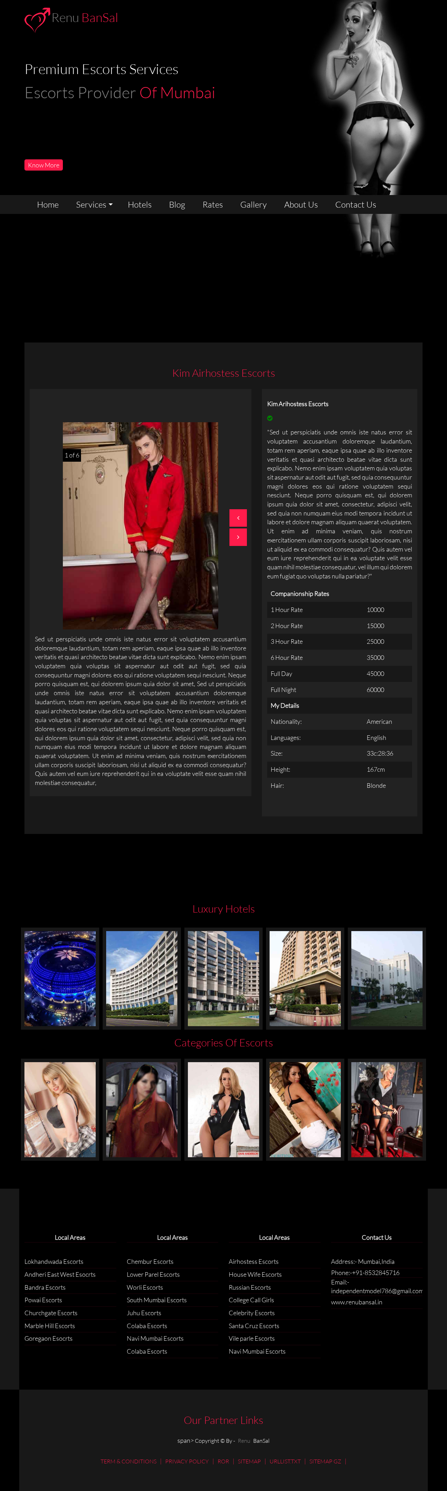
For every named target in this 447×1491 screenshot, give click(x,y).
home (48, 204)
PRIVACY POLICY (187, 1461)
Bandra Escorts (45, 1287)
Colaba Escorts (147, 1326)
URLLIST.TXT (285, 1461)
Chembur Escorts (150, 1261)
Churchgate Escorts (51, 1313)
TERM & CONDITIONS (128, 1461)
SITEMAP (249, 1461)
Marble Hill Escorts (49, 1326)
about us (301, 204)
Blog (177, 204)
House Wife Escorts (255, 1274)
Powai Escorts (43, 1300)
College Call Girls (251, 1300)
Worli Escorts (145, 1287)
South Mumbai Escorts (157, 1300)
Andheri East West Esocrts (60, 1274)
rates (213, 204)
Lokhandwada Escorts (53, 1261)
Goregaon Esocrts (48, 1338)
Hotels (140, 204)
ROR (223, 1461)
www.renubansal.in (356, 1302)
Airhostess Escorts (254, 1261)
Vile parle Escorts (252, 1338)
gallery (253, 204)
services (91, 204)
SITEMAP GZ (325, 1461)
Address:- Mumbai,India (363, 1261)
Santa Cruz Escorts (254, 1326)
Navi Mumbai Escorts (155, 1338)
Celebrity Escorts (252, 1313)
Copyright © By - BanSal (232, 1440)
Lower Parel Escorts (153, 1274)
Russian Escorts (250, 1287)
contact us (355, 204)
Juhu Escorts (144, 1313)
